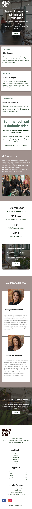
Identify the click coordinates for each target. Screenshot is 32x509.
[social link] (4, 500)
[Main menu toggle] (28, 4)
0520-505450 (18, 492)
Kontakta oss (16, 459)
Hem (16, 453)
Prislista (16, 455)
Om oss (20, 171)
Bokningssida (24, 145)
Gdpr (16, 463)
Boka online (16, 457)
